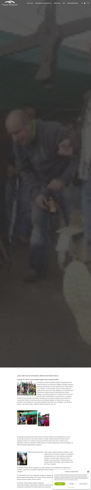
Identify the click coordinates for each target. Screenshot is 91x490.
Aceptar (60, 483)
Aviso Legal (71, 487)
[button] (88, 471)
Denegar (72, 483)
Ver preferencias (83, 483)
